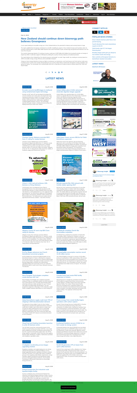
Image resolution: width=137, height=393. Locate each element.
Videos (61, 14)
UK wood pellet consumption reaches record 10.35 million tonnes (71, 253)
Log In (103, 14)
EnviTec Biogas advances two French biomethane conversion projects (34, 253)
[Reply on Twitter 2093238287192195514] (93, 205)
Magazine (46, 14)
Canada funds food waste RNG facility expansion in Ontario (69, 276)
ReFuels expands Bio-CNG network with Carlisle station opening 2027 (70, 184)
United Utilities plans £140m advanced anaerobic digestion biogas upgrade (69, 91)
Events (54, 14)
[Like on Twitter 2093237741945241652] (100, 219)
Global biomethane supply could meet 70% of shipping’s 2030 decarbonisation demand (37, 301)
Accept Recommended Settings (68, 387)
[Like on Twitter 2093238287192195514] (99, 205)
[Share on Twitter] (52, 72)
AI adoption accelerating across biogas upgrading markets (35, 346)
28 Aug (109, 180)
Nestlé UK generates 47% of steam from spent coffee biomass (70, 346)
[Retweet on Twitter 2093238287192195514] (96, 205)
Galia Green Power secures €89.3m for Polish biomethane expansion (72, 138)
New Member (111, 14)
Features (37, 14)
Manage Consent (65, 391)
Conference (80, 14)
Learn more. (80, 382)
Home (24, 14)
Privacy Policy (73, 391)
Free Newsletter (69, 14)
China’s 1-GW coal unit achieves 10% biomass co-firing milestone (34, 184)
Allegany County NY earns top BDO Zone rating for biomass (35, 231)
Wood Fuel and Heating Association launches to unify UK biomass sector (37, 324)
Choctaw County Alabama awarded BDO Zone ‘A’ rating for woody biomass (36, 138)
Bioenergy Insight (101, 180)
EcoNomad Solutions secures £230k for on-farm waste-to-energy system (71, 324)
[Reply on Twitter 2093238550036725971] (93, 190)
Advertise (96, 14)
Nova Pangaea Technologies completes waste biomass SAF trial (35, 276)
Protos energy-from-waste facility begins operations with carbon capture (70, 301)
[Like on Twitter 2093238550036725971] (100, 190)
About (87, 14)
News (29, 14)
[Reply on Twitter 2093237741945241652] (93, 219)
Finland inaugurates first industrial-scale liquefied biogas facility (35, 370)
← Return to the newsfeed (28, 28)
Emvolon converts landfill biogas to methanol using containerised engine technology (37, 91)
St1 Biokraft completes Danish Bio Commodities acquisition (68, 231)
